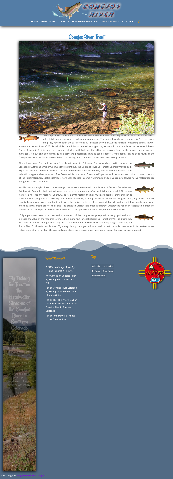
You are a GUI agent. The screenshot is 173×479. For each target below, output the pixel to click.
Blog (63, 22)
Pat (13, 317)
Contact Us (129, 22)
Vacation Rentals (98, 276)
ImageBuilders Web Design (30, 475)
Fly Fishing (96, 271)
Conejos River (107, 266)
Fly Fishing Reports (83, 22)
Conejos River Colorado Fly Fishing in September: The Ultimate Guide (61, 291)
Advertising (48, 22)
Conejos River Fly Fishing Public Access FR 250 (61, 279)
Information (109, 22)
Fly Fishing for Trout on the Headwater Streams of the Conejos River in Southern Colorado (19, 287)
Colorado (96, 266)
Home (34, 22)
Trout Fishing (108, 271)
